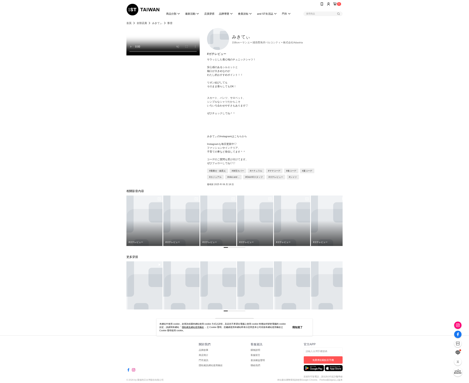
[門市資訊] (457, 343)
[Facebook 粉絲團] (457, 334)
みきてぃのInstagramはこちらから (227, 136)
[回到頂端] (457, 361)
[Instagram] (457, 325)
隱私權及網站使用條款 (193, 327)
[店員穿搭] (457, 371)
